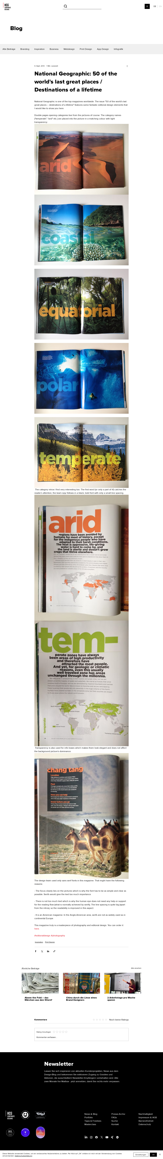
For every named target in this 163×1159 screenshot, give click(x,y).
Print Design (86, 49)
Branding (24, 49)
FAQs (114, 1118)
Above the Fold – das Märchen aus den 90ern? (38, 1002)
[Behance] (117, 1138)
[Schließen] (159, 1154)
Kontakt (115, 1125)
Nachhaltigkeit (146, 1114)
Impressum (144, 1118)
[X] (101, 1138)
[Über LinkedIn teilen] (48, 955)
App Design (103, 49)
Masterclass (90, 1125)
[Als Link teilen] (54, 955)
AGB (154, 1118)
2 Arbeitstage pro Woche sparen (121, 1002)
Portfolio (88, 1118)
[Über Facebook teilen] (35, 955)
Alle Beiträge (9, 49)
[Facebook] (96, 1138)
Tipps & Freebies (92, 1121)
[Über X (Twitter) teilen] (42, 955)
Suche (114, 1121)
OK (153, 1155)
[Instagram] (91, 1138)
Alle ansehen (136, 972)
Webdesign (69, 49)
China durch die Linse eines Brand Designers (81, 1002)
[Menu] (147, 6)
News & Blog (90, 1114)
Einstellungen (140, 1155)
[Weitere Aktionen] (127, 65)
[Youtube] (106, 1138)
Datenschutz (145, 1125)
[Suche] (82, 6)
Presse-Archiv (118, 1114)
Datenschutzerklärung (23, 1156)
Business (54, 49)
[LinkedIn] (86, 1138)
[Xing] (112, 1138)
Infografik (118, 49)
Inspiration (39, 49)
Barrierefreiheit (146, 1121)
